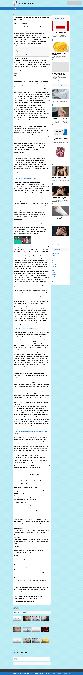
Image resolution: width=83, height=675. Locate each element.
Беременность (55, 253)
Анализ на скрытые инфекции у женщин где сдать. (36, 633)
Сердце (54, 274)
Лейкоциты (54, 270)
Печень (53, 272)
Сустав (53, 278)
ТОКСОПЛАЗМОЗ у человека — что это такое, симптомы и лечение (16, 645)
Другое (53, 262)
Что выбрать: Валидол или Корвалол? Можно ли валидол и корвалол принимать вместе (45, 645)
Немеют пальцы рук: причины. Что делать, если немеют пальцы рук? (26, 645)
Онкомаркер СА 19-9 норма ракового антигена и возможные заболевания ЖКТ (36, 645)
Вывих (53, 255)
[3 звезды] (16, 608)
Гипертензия (55, 259)
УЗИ (53, 281)
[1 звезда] (13, 608)
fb (59, 673)
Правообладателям (56, 670)
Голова (53, 260)
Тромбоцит (54, 280)
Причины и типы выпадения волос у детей (16, 633)
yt (56, 673)
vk (69, 673)
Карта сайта (67, 670)
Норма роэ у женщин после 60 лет (59, 99)
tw (64, 673)
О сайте (15, 8)
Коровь (53, 268)
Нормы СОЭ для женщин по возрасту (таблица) (26, 633)
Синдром (54, 276)
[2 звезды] (15, 608)
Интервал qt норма (16, 621)
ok (54, 673)
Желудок (54, 264)
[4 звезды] (17, 608)
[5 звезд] (18, 608)
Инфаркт (54, 266)
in (66, 673)
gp (61, 673)
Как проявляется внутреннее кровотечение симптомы (44, 634)
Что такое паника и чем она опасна (45, 622)
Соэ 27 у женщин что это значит (35, 622)
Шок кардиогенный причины (26, 622)
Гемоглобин (54, 257)
